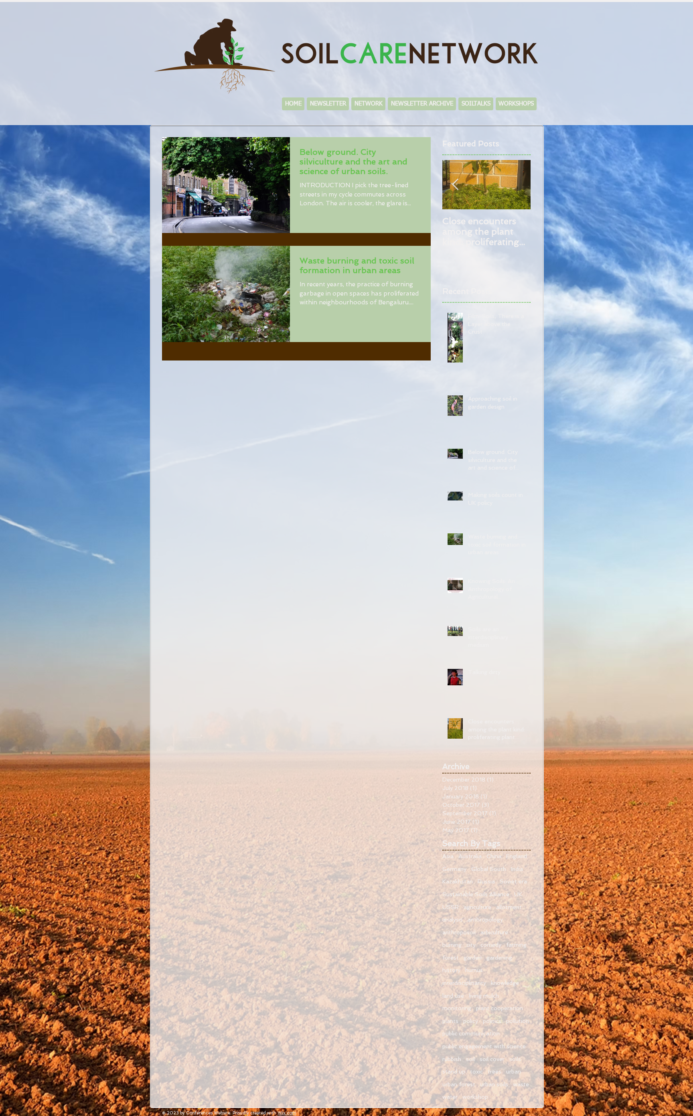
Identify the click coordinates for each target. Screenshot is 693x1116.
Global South (488, 869)
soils (515, 1059)
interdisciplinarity (464, 983)
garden (473, 957)
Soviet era (513, 881)
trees (494, 1071)
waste (521, 1084)
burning (452, 945)
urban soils (494, 1084)
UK (518, 894)
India (517, 869)
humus (474, 970)
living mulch (484, 995)
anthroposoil (459, 932)
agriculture (477, 907)
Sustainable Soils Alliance (475, 894)
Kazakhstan (457, 881)
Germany (454, 869)
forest (450, 957)
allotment (509, 907)
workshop (475, 1097)
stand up (453, 1071)
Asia (448, 856)
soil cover (492, 1059)
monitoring (456, 1008)
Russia (486, 881)
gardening (499, 957)
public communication (471, 1033)
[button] (368, 103)
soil (470, 1059)
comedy (490, 945)
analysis (452, 919)
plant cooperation (499, 1008)
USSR (450, 907)
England (516, 856)
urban (513, 1071)
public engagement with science (484, 1046)
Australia (470, 856)
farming (516, 945)
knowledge (505, 983)
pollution (517, 1021)
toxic (476, 1071)
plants (450, 1021)
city (471, 945)
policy (470, 1021)
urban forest (458, 1084)
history (451, 970)
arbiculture (494, 932)
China (493, 856)
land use (453, 995)
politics (492, 1021)
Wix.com (287, 1113)
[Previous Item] (455, 184)
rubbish (451, 1059)
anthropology (485, 919)
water (450, 1097)
